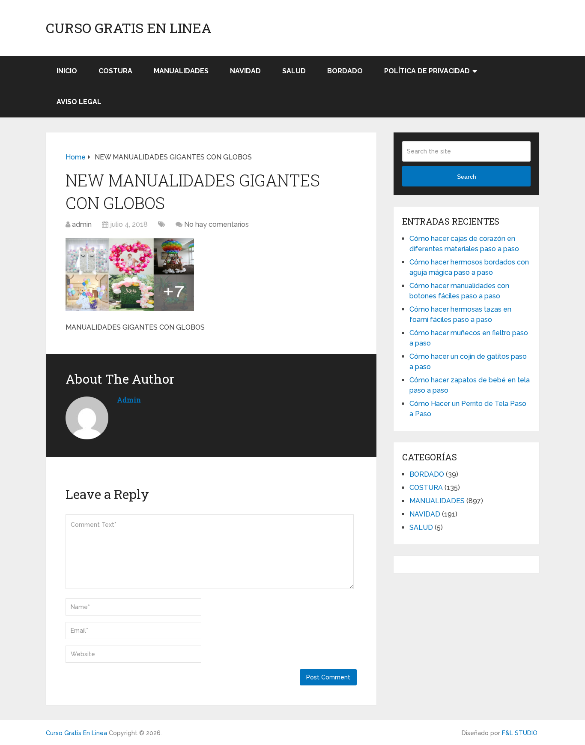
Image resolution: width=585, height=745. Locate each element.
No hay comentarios (216, 224)
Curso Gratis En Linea (129, 28)
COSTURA (115, 71)
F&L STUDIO (519, 733)
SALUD (294, 71)
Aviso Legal (79, 102)
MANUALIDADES (181, 71)
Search (466, 176)
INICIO (67, 71)
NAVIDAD (245, 71)
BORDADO (345, 71)
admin (82, 224)
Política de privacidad (427, 71)
